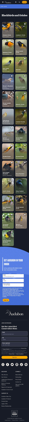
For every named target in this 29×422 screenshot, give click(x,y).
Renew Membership (6, 406)
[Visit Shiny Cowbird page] (21, 186)
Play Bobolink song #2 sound (25, 58)
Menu (3, 2)
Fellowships (18, 377)
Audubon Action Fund (7, 389)
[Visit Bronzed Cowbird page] (21, 82)
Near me (16, 2)
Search (19, 2)
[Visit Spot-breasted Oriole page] (8, 203)
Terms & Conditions (19, 354)
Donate (24, 2)
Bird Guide (4, 6)
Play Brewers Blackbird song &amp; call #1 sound (11, 76)
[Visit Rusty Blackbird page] (21, 169)
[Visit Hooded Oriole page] (8, 151)
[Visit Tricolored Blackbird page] (8, 221)
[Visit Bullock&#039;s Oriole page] (21, 99)
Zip (4, 279)
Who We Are (4, 374)
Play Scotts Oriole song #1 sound (11, 180)
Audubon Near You (6, 396)
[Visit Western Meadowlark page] (21, 221)
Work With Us (18, 374)
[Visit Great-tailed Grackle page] (21, 134)
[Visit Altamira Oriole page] (8, 30)
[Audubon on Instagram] (2, 364)
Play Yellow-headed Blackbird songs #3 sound (11, 232)
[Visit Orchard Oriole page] (21, 151)
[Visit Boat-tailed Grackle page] (8, 65)
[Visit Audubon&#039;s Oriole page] (21, 30)
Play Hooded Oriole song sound (11, 145)
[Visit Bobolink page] (21, 65)
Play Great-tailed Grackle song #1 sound (25, 128)
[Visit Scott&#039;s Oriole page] (8, 186)
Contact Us (18, 382)
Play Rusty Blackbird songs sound (25, 162)
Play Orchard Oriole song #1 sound (25, 145)
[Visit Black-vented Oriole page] (21, 47)
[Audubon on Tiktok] (21, 364)
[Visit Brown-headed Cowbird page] (8, 99)
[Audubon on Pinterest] (26, 364)
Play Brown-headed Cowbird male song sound (11, 93)
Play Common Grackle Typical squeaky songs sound (25, 110)
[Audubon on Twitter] (12, 364)
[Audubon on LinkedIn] (16, 364)
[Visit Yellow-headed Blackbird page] (8, 238)
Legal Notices (7, 420)
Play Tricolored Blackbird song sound (11, 214)
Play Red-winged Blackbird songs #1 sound (11, 162)
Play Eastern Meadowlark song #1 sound (11, 128)
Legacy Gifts (4, 403)
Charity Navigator (14, 413)
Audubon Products (6, 399)
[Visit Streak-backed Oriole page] (21, 203)
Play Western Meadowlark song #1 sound (25, 214)
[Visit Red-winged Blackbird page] (8, 169)
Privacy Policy (13, 295)
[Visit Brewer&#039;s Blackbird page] (8, 82)
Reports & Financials (6, 387)
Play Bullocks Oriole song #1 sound (25, 93)
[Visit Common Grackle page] (21, 117)
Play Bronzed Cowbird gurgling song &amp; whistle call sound (25, 76)
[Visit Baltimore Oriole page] (8, 47)
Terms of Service (13, 289)
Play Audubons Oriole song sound (25, 24)
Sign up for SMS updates (19, 385)
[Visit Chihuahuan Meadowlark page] (8, 117)
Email (4, 274)
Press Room (18, 379)
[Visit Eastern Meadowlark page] (8, 134)
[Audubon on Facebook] (7, 364)
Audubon (7, 2)
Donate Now (4, 401)
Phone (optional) (6, 284)
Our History (4, 377)
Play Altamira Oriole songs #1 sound (11, 24)
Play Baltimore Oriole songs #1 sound (11, 41)
